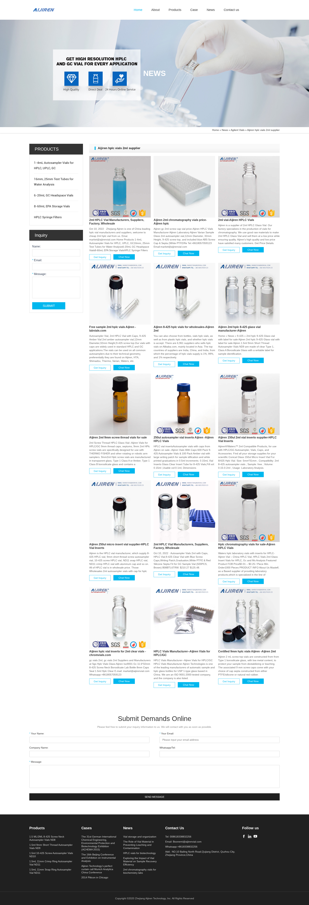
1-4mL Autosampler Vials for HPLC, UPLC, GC (54, 165)
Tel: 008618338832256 (178, 836)
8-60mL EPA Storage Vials (52, 206)
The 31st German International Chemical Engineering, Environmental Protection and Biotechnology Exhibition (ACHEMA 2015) (98, 843)
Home (138, 10)
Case (194, 10)
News (211, 10)
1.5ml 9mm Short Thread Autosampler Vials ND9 (51, 846)
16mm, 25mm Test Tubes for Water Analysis (53, 181)
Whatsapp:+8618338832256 (181, 846)
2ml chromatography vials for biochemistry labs (139, 871)
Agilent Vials (237, 130)
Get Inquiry (100, 257)
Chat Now (124, 256)
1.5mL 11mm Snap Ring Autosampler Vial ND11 (50, 871)
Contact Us (174, 828)
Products (175, 10)
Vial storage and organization (139, 836)
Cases (86, 828)
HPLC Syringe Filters (48, 217)
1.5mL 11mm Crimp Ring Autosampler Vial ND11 (50, 863)
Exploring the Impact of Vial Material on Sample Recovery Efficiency (140, 861)
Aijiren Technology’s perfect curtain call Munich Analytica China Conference (97, 869)
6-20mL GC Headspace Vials (53, 195)
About (155, 10)
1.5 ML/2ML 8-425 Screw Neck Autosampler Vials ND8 (46, 838)
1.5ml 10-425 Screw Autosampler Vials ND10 (51, 855)
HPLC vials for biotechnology (139, 853)
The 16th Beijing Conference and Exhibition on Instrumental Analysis (98, 857)
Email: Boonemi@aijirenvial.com (183, 841)
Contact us (231, 10)
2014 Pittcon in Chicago (94, 877)
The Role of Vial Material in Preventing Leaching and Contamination (138, 845)
